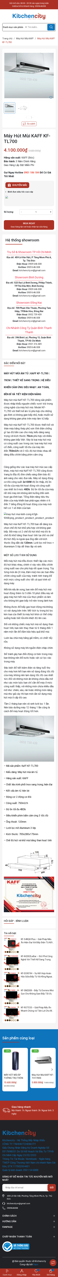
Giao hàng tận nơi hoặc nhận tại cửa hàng (29, 225)
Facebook (7, 1230)
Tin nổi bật (10, 933)
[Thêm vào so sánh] (29, 123)
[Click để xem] (29, 75)
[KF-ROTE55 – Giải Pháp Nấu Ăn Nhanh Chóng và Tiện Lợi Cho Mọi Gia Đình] (11, 1013)
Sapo (35, 1264)
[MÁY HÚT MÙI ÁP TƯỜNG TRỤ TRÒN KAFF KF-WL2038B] (15, 1060)
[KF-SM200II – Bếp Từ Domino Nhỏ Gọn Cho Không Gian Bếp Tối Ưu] (11, 996)
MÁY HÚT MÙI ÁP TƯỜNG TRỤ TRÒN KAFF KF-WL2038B (13, 1078)
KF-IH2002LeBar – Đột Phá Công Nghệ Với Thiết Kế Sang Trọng (36, 958)
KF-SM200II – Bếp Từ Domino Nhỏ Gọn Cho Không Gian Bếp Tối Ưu (37, 992)
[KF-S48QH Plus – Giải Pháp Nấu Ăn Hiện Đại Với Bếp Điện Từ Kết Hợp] (11, 945)
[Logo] (29, 16)
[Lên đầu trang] (53, 1255)
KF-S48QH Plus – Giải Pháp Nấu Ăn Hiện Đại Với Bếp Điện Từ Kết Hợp (37, 941)
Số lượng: (9, 212)
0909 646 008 (35, 264)
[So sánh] (53, 1262)
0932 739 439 (35, 314)
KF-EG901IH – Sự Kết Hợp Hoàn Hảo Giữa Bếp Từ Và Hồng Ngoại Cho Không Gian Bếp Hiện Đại (36, 975)
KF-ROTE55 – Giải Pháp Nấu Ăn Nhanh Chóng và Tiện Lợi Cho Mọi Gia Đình (37, 1009)
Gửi (52, 1187)
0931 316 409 (35, 344)
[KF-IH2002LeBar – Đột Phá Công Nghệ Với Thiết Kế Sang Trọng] (11, 962)
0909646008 (40, 6)
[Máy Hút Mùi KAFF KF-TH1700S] (43, 1060)
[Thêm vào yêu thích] (50, 97)
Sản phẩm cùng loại (18, 1038)
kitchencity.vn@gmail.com (32, 270)
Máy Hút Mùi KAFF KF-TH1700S (43, 1076)
